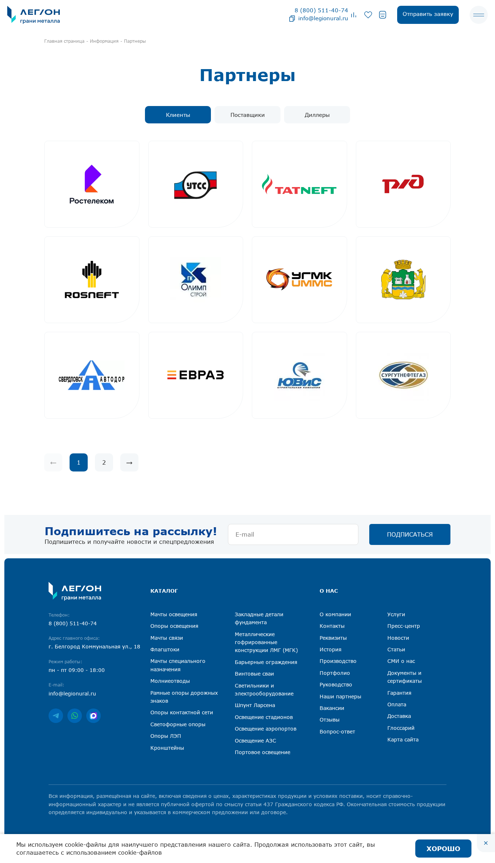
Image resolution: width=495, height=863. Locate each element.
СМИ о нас (401, 661)
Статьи (396, 649)
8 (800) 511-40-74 (321, 10)
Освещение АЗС (255, 740)
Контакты (332, 626)
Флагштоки (164, 649)
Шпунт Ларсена (255, 705)
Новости (398, 638)
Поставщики (247, 114)
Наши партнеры (340, 696)
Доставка (399, 716)
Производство (338, 661)
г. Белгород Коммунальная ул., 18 (94, 646)
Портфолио (335, 673)
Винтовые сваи (254, 673)
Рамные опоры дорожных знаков (184, 697)
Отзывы (330, 719)
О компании (335, 614)
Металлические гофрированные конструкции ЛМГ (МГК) (266, 642)
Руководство (336, 684)
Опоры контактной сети (181, 712)
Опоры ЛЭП (165, 736)
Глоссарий (401, 728)
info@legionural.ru (323, 18)
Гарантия (399, 693)
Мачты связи (166, 638)
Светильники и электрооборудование (264, 689)
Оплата (396, 704)
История (330, 649)
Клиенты (178, 114)
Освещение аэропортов (265, 728)
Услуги (396, 614)
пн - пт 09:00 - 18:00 (77, 670)
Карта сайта (403, 739)
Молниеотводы (170, 681)
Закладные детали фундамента (259, 618)
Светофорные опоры (177, 724)
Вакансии (332, 708)
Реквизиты (333, 638)
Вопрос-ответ (337, 731)
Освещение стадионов (264, 717)
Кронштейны (167, 748)
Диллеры (317, 114)
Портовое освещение (262, 752)
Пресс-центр (403, 626)
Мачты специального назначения (177, 665)
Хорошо (443, 849)
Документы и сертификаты (404, 677)
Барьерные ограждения (266, 662)
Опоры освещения (174, 626)
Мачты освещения (173, 614)
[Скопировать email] (292, 18)
